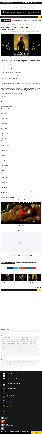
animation (13, 365)
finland (35, 343)
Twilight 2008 (17, 282)
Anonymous (6, 417)
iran (6, 347)
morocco (3, 349)
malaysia (22, 351)
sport (31, 363)
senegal (16, 349)
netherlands (23, 339)
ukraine (36, 345)
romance (36, 23)
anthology (21, 365)
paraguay (11, 355)
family (24, 363)
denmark (17, 339)
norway (36, 339)
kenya (38, 353)
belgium (27, 337)
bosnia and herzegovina (35, 349)
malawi (3, 355)
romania (3, 345)
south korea (8, 341)
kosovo (14, 351)
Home (2, 23)
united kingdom (10, 337)
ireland (10, 339)
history (18, 363)
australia (38, 337)
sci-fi (38, 361)
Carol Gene (6, 424)
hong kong (3, 343)
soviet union (30, 355)
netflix (17, 365)
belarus (17, 353)
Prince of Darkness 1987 (19, 20)
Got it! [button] (36, 432)
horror (12, 20)
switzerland (13, 341)
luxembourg (13, 343)
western (35, 363)
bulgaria (31, 343)
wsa (20, 24)
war (17, 24)
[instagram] (23, 3)
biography (9, 363)
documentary (8, 365)
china (3, 339)
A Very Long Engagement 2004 (33, 282)
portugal (14, 347)
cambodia (30, 347)
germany (19, 337)
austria (24, 341)
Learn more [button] (6, 433)
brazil (21, 341)
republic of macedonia (10, 349)
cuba (3, 351)
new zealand (19, 343)
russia (17, 341)
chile (37, 341)
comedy (11, 361)
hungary (8, 343)
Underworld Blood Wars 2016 (12, 373)
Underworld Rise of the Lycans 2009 (13, 383)
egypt (6, 351)
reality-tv (34, 365)
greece (23, 343)
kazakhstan (33, 353)
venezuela (28, 349)
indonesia (10, 351)
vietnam (3, 357)
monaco (26, 351)
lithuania (35, 347)
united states (14, 24)
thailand (7, 353)
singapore (25, 355)
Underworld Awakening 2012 (12, 378)
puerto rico (35, 351)
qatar (32, 345)
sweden (6, 339)
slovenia (3, 353)
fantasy (14, 363)
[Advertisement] (21, 319)
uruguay (3, 347)
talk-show (3, 367)
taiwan (20, 349)
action (18, 361)
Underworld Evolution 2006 (12, 388)
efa (11, 23)
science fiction (4, 363)
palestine (7, 355)
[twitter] (28, 3)
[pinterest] (25, 3)
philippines (30, 351)
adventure (34, 361)
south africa (21, 345)
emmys (36, 331)
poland (3, 341)
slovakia (26, 347)
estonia (25, 353)
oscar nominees (25, 331)
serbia (21, 355)
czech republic (32, 341)
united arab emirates (9, 345)
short (25, 365)
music (28, 363)
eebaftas (8, 23)
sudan (35, 355)
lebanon (10, 347)
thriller (7, 361)
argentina (27, 339)
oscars (33, 23)
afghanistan (12, 353)
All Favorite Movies (26, 255)
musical (3, 365)
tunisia (24, 349)
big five (3, 333)
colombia (16, 345)
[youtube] (29, 3)
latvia (18, 351)
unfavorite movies (8, 24)
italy (31, 337)
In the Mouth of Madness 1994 (12, 395)
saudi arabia (17, 355)
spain (34, 337)
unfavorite (2, 24)
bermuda (21, 353)
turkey (27, 343)
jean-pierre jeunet (24, 23)
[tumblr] (26, 3)
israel (28, 341)
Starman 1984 (36, 20)
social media (30, 365)
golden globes (29, 20)
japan (14, 339)
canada (23, 337)
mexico (32, 339)
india (29, 345)
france (14, 23)
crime (15, 361)
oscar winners (18, 331)
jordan (29, 353)
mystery (29, 23)
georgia (19, 347)
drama (5, 23)
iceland (25, 345)
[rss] (31, 3)
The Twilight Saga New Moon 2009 (6, 283)
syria (38, 355)
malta (22, 347)
